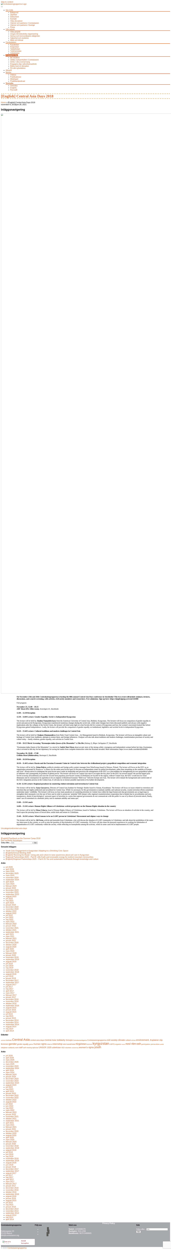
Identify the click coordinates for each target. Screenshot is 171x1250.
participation (145, 1044)
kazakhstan (70, 1044)
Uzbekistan (15, 53)
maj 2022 (9, 920)
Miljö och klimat (16, 40)
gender (13, 1044)
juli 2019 (9, 964)
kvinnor (89, 1044)
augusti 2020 (11, 947)
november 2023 (12, 892)
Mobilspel (14, 79)
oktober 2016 (11, 1004)
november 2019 (12, 957)
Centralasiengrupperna (96, 1040)
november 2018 (12, 970)
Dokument (14, 17)
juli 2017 (9, 987)
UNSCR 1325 (45, 1047)
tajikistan (35, 1047)
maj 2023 (9, 901)
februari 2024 (11, 886)
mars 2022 (10, 922)
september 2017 (12, 983)
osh (138, 1043)
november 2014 (12, 1022)
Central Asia (21, 1039)
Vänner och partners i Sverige (22, 25)
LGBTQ (112, 1044)
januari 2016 (11, 1010)
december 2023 (12, 890)
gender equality (23, 1044)
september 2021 (12, 932)
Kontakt (13, 19)
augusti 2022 (11, 913)
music (123, 1044)
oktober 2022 (11, 911)
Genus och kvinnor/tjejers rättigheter (25, 36)
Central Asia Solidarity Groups (59, 1040)
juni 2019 (9, 966)
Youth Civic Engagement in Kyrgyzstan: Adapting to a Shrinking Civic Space (37, 851)
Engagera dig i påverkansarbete (23, 64)
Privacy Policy (108, 1223)
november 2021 (12, 928)
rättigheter (4, 1047)
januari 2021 (11, 941)
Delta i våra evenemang (20, 62)
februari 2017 (11, 995)
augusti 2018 (11, 974)
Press (12, 27)
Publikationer (15, 77)
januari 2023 (11, 905)
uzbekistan (56, 1047)
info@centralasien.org (10, 1235)
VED (62, 1047)
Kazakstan (14, 45)
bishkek (9, 1040)
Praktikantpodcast (17, 81)
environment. (143, 1040)
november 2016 (12, 1001)
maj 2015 (9, 1016)
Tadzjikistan (15, 49)
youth (97, 1047)
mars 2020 (10, 951)
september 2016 (12, 1006)
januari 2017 (11, 997)
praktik (162, 1044)
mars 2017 (10, 993)
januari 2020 (11, 955)
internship (57, 1044)
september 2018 (12, 972)
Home (3, 102)
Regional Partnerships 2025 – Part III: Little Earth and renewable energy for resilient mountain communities (49, 857)
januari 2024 (11, 888)
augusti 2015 (11, 1012)
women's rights (86, 1047)
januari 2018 (11, 978)
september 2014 (12, 1024)
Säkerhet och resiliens (19, 38)
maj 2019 (9, 968)
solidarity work (13, 1047)
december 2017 (12, 980)
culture (128, 1040)
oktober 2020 (11, 945)
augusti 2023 (11, 896)
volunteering (75, 1047)
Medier (8, 72)
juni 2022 (9, 917)
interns (49, 1044)
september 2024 (12, 880)
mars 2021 (10, 936)
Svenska (9, 83)
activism (3, 1040)
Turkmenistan (15, 51)
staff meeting (27, 1047)
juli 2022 (9, 915)
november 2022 (12, 909)
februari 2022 (11, 924)
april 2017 (10, 991)
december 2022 (12, 907)
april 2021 (10, 934)
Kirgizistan (14, 47)
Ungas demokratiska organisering (24, 34)
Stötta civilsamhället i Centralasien (24, 60)
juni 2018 (9, 976)
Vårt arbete (10, 29)
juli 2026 (9, 867)
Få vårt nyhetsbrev (17, 68)
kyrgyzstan (101, 1043)
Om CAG (9, 10)
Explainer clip (156, 1040)
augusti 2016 (11, 1008)
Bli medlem (15, 58)
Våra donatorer (16, 21)
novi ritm (131, 1043)
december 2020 (12, 943)
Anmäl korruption (25, 1242)
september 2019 (12, 959)
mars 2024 (10, 884)
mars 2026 (10, 871)
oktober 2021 (11, 930)
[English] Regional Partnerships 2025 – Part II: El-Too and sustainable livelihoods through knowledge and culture (52, 859)
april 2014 (10, 1031)
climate (121, 1040)
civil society (112, 1040)
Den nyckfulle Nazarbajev (11, 840)
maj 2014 (9, 1029)
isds (64, 1044)
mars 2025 (10, 875)
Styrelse (13, 15)
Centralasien (11, 42)
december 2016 (12, 999)
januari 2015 (11, 1018)
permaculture (155, 1044)
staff (20, 1047)
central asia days (20, 828)
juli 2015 (9, 1014)
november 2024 (12, 878)
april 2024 (10, 882)
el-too (133, 1040)
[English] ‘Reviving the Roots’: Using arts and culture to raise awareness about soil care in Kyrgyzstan (47, 855)
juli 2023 (9, 899)
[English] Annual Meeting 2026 (18, 853)
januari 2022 (11, 926)
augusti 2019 (11, 962)
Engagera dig (11, 55)
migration (118, 1044)
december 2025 (12, 873)
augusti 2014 (11, 1027)
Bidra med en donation (19, 66)
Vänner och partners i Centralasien (24, 23)
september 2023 (12, 894)
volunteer (68, 1047)
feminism (4, 1044)
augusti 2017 (11, 985)
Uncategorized (7, 828)
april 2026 (10, 869)
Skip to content (7, 2)
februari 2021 (11, 938)
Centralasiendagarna (80, 1040)
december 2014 (12, 1020)
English (13, 88)
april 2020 (10, 949)
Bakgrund (14, 13)
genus (31, 1044)
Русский (13, 90)
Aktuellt (9, 70)
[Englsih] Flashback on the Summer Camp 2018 (20, 838)
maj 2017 (9, 989)
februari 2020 (11, 953)
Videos (13, 75)
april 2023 (10, 903)
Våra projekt (15, 32)
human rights (40, 1044)
